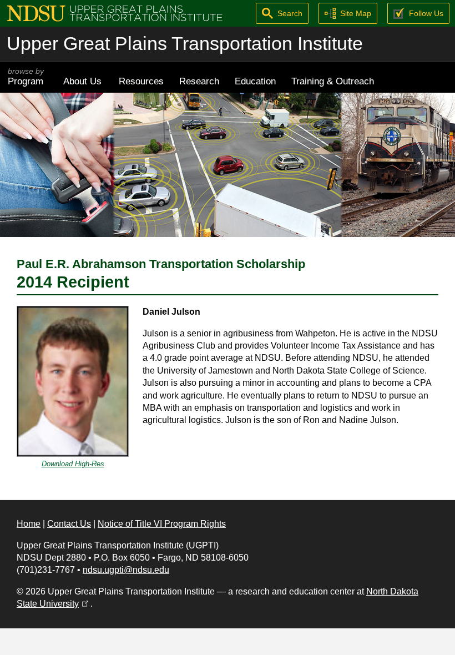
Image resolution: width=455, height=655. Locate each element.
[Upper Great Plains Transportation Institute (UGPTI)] (115, 12)
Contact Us (69, 523)
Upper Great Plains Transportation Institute (185, 43)
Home (29, 523)
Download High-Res (73, 464)
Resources (141, 81)
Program (26, 77)
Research (199, 81)
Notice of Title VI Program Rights (162, 523)
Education (255, 81)
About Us (82, 81)
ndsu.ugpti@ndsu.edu (126, 570)
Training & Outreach (332, 81)
